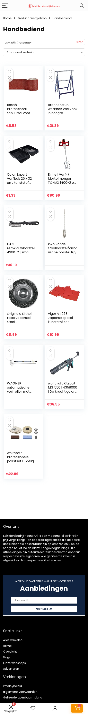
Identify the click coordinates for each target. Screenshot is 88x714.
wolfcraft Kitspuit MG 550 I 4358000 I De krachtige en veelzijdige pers (62, 389)
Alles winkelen (13, 640)
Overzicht (10, 651)
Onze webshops (14, 663)
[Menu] (5, 5)
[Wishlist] (32, 708)
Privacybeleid (12, 686)
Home (7, 18)
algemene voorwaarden (20, 692)
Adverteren (11, 669)
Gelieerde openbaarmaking (22, 697)
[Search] (82, 5)
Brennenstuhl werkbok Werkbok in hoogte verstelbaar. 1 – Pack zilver (63, 113)
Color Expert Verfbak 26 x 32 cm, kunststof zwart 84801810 (19, 180)
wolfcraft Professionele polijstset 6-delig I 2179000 (21, 459)
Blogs (6, 657)
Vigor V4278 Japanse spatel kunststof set (60, 317)
